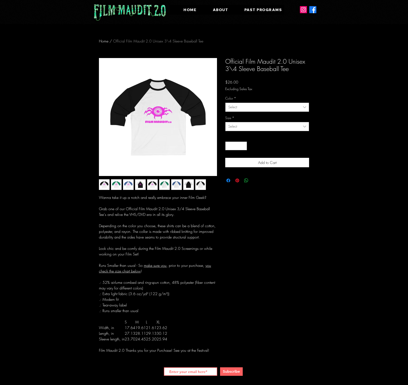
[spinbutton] (236, 146)
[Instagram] (303, 9)
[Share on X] (255, 180)
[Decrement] (229, 146)
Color (230, 98)
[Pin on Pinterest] (237, 180)
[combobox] (267, 107)
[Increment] (243, 146)
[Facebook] (312, 9)
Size (229, 118)
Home (103, 41)
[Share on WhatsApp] (246, 180)
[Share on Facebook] (228, 180)
